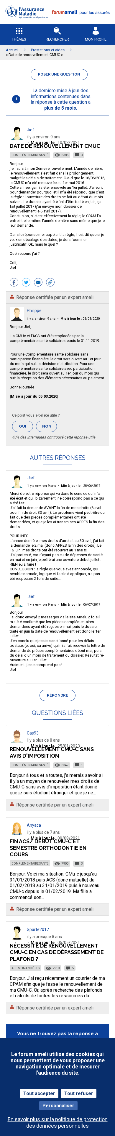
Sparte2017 (38, 929)
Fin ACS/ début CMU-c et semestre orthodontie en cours (48, 847)
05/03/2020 (80, 319)
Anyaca (34, 825)
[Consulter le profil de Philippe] (17, 319)
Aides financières (26, 968)
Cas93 (33, 733)
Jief (30, 129)
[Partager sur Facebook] (14, 283)
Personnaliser (58, 1105)
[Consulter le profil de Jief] (17, 138)
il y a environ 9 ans (41, 319)
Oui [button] (26, 426)
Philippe (34, 310)
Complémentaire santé (30, 155)
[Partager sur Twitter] (26, 283)
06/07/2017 (80, 605)
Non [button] (49, 428)
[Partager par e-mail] (38, 283)
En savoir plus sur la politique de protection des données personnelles (58, 1122)
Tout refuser (78, 1093)
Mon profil (95, 39)
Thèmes (19, 39)
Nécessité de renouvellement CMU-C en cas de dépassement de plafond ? (57, 952)
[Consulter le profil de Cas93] (17, 741)
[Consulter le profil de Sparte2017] (17, 938)
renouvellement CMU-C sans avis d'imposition (52, 752)
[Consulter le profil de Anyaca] (17, 833)
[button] (57, 22)
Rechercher (57, 39)
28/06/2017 (80, 486)
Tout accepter (39, 1093)
